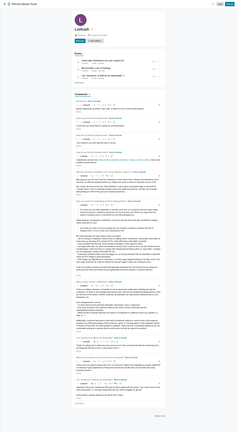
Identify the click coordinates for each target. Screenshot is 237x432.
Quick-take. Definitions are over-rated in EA (103, 60)
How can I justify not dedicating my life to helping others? (101, 201)
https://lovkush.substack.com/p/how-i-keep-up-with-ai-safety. (124, 160)
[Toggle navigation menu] (4, 4)
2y (92, 176)
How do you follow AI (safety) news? (92, 118)
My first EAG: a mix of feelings (96, 68)
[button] (77, 105)
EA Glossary (81, 101)
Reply (78, 112)
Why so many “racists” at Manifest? (92, 282)
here (93, 390)
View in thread (94, 101)
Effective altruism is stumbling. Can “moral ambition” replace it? (104, 172)
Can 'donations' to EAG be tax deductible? (102, 75)
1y (94, 105)
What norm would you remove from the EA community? (100, 357)
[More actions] (159, 61)
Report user (160, 416)
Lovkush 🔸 (86, 63)
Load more (79, 83)
